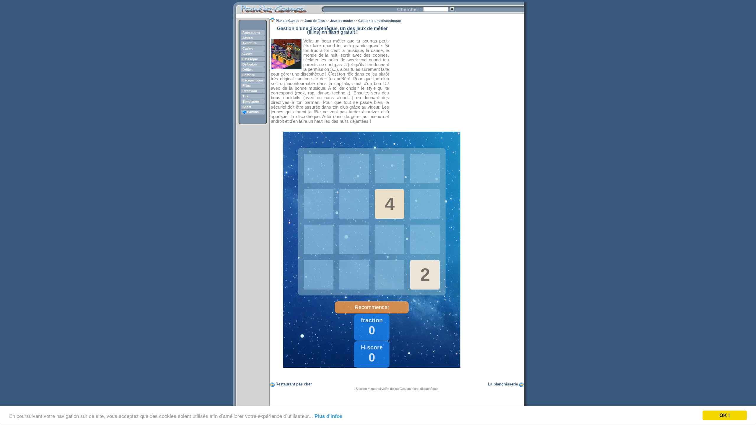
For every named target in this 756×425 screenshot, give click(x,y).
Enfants (248, 75)
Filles (246, 85)
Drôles (247, 69)
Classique (250, 59)
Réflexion (249, 91)
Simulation (250, 101)
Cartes (247, 53)
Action (247, 38)
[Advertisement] (456, 68)
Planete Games (278, 7)
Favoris (252, 112)
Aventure (249, 43)
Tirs (245, 96)
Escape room (252, 80)
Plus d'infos (328, 416)
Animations (251, 32)
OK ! (724, 415)
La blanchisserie (503, 384)
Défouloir (249, 64)
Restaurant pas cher (294, 384)
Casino (247, 48)
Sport (246, 107)
